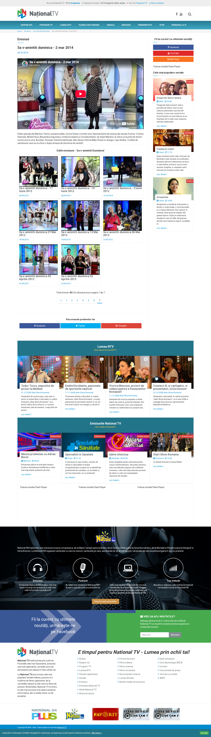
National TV (61, 728)
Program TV (85, 666)
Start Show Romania (40, 392)
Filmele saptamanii (88, 674)
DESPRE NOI (26, 25)
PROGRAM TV (46, 25)
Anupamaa (75, 3)
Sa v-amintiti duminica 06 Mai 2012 (121, 234)
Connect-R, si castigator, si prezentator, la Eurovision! (170, 387)
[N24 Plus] (44, 714)
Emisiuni (27, 31)
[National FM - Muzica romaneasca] (75, 714)
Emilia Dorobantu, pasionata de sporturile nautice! (82, 387)
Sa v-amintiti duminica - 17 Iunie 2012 (36, 190)
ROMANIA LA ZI (179, 25)
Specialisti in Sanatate (79, 454)
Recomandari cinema (129, 674)
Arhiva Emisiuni (86, 693)
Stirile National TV (88, 689)
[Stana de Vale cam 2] (167, 714)
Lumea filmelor (126, 678)
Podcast (83, 580)
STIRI (161, 25)
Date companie (157, 3)
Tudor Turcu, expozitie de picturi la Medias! (37, 387)
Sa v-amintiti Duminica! (41, 31)
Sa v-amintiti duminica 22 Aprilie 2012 (77, 278)
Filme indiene (125, 662)
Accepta (204, 733)
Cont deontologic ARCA (171, 662)
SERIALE (110, 25)
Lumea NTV (85, 670)
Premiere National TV (89, 686)
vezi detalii (161, 126)
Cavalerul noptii (165, 149)
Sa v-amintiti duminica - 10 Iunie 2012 (78, 190)
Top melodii (173, 580)
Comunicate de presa (170, 670)
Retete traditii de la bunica (132, 682)
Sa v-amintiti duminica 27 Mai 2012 (37, 234)
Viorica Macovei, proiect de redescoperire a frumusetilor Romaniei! (127, 388)
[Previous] (61, 300)
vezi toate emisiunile (105, 427)
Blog (128, 580)
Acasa (19, 31)
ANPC (162, 678)
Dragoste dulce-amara (169, 97)
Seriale (82, 678)
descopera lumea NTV (105, 350)
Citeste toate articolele (105, 601)
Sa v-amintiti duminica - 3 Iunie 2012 (122, 190)
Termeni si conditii (168, 674)
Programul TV (141, 3)
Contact (163, 666)
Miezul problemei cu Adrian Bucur (38, 456)
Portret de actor (127, 658)
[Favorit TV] (105, 714)
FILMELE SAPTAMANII (89, 25)
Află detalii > (96, 733)
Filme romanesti (127, 670)
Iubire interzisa (118, 454)
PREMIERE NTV (145, 25)
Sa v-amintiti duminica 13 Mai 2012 (79, 234)
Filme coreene (126, 666)
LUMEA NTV (65, 25)
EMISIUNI (126, 25)
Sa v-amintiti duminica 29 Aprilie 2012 (35, 278)
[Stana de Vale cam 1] (136, 714)
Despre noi (84, 662)
